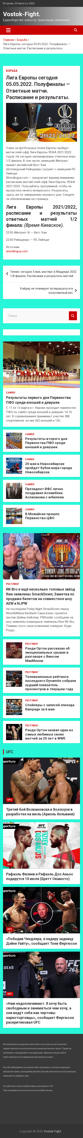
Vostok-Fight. (21, 14)
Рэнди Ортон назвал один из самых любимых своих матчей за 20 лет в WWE (49, 734)
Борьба (11, 70)
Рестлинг (12, 584)
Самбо (10, 392)
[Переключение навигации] (8, 30)
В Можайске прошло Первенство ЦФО (42, 516)
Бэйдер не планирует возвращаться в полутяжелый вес (46, 291)
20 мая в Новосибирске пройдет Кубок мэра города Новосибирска (48, 468)
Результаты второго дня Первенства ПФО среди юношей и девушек (46, 443)
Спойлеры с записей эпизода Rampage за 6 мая (49, 707)
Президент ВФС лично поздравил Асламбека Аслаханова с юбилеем (44, 493)
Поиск (73, 315)
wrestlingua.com (17, 251)
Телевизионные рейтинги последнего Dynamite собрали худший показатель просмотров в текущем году (50, 683)
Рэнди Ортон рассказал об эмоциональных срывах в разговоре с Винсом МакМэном (47, 654)
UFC (9, 751)
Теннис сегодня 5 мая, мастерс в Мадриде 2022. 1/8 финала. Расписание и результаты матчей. (43, 274)
